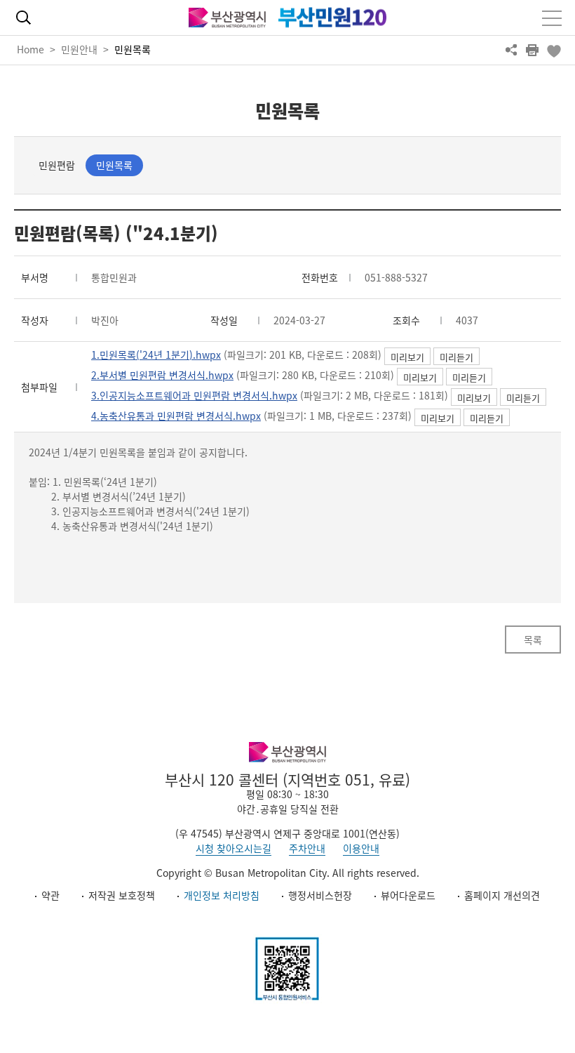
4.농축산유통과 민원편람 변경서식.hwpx (176, 416)
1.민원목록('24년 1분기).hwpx (156, 354)
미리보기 (407, 357)
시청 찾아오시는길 (233, 848)
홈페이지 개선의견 (502, 895)
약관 (50, 895)
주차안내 (307, 848)
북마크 (553, 49)
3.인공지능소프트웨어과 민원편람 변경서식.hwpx (194, 395)
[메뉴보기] (552, 18)
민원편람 (57, 165)
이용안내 (361, 848)
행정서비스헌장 (320, 895)
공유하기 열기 (511, 49)
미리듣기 (456, 357)
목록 (533, 640)
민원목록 (132, 49)
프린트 (532, 49)
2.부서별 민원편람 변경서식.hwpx (162, 375)
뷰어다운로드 (408, 895)
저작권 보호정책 (121, 895)
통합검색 (23, 18)
